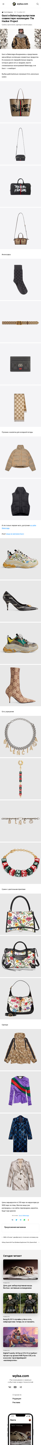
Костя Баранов (8, 12)
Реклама (16, 1402)
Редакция (17, 1399)
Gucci (20, 1215)
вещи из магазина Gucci (15, 534)
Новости (6, 1283)
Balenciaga (26, 1215)
